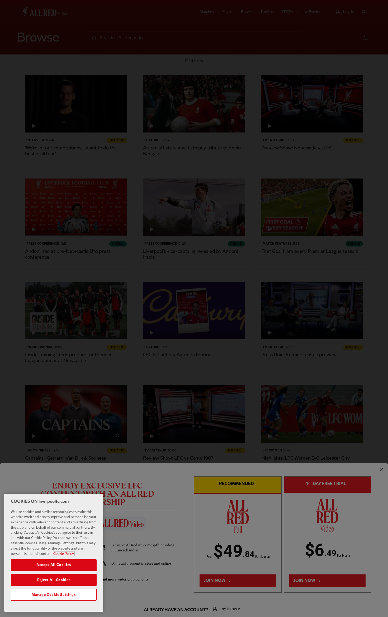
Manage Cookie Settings (53, 595)
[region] (53, 553)
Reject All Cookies (53, 580)
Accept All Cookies (53, 565)
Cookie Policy (63, 553)
